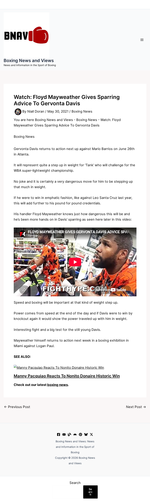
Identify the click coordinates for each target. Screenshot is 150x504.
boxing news (57, 385)
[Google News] (75, 434)
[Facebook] (58, 434)
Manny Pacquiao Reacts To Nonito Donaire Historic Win (67, 376)
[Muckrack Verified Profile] (69, 434)
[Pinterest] (80, 434)
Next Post (136, 406)
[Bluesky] (86, 434)
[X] (91, 434)
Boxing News (82, 111)
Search (75, 483)
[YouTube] (64, 434)
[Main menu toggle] (142, 39)
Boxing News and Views (29, 60)
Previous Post (17, 406)
